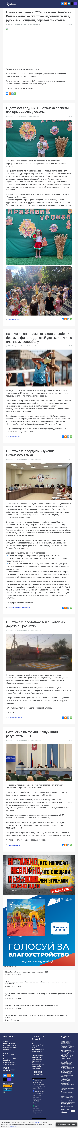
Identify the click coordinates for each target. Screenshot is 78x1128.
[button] (2, 3)
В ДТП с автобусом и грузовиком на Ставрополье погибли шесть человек (37, 1111)
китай (19, 607)
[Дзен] (72, 3)
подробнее (38, 1122)
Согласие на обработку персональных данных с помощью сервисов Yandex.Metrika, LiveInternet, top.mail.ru (68, 1103)
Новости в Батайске (34, 24)
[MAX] (75, 3)
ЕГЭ (18, 845)
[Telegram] (69, 3)
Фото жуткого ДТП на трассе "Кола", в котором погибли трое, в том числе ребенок (39, 1084)
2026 (9, 319)
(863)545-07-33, (39, 1046)
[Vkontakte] (62, 3)
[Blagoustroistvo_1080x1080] (39, 930)
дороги (19, 717)
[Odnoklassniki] (65, 3)
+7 (33, 1046)
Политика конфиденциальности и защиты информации (67, 1096)
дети (18, 319)
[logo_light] (11, 4)
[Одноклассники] (10, 93)
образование (26, 607)
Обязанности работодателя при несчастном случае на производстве (31, 1005)
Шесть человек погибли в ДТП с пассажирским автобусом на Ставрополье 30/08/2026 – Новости (38, 1097)
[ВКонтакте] (7, 93)
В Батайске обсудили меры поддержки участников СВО (26, 972)
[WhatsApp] (15, 93)
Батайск (14, 319)
